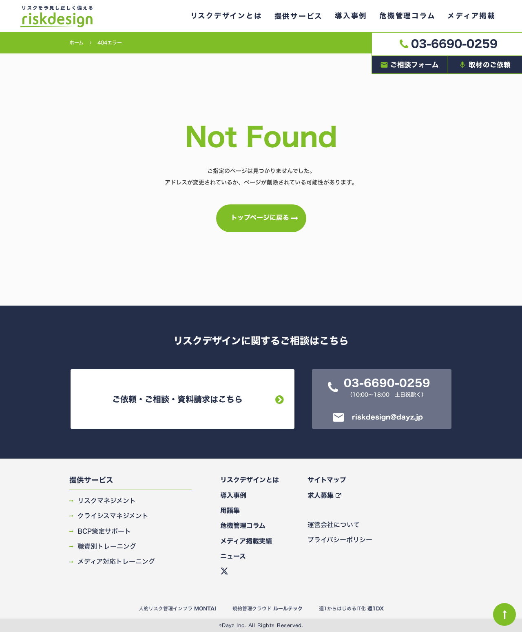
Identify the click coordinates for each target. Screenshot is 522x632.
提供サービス (91, 480)
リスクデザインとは (249, 479)
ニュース (233, 556)
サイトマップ (326, 479)
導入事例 (233, 495)
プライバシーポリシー (339, 539)
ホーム (76, 42)
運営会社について (333, 524)
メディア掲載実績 (246, 541)
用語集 (230, 510)
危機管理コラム (242, 525)
